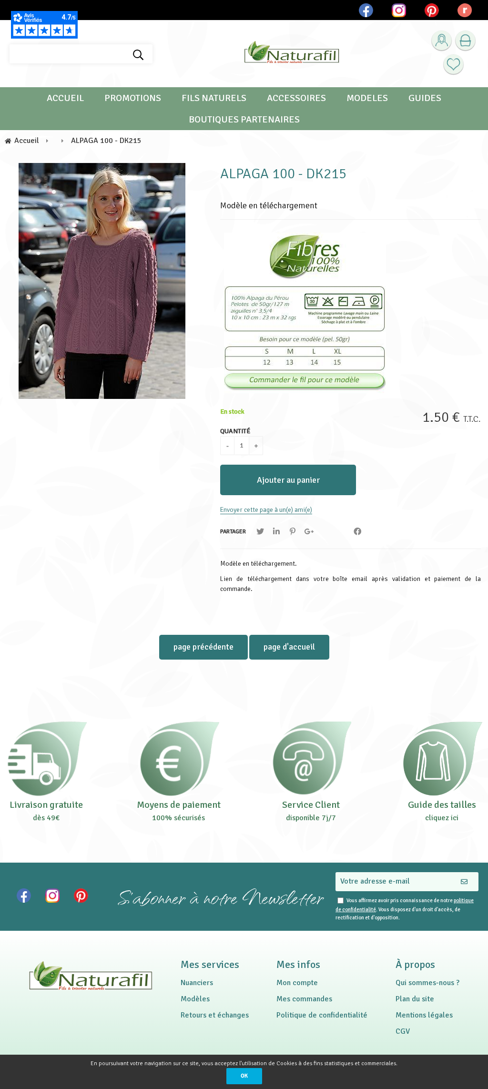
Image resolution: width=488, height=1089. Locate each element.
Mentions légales (424, 1015)
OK (244, 1075)
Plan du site (415, 999)
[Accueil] (291, 54)
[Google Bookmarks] (309, 531)
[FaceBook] (357, 531)
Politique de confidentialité (321, 1015)
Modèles (195, 999)
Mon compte (297, 982)
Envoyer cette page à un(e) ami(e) (266, 510)
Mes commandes (304, 999)
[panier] (465, 40)
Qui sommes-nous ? (427, 982)
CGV (403, 1031)
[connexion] (441, 40)
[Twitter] (260, 531)
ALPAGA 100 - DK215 (283, 174)
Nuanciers (197, 982)
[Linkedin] (276, 531)
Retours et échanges (215, 1015)
